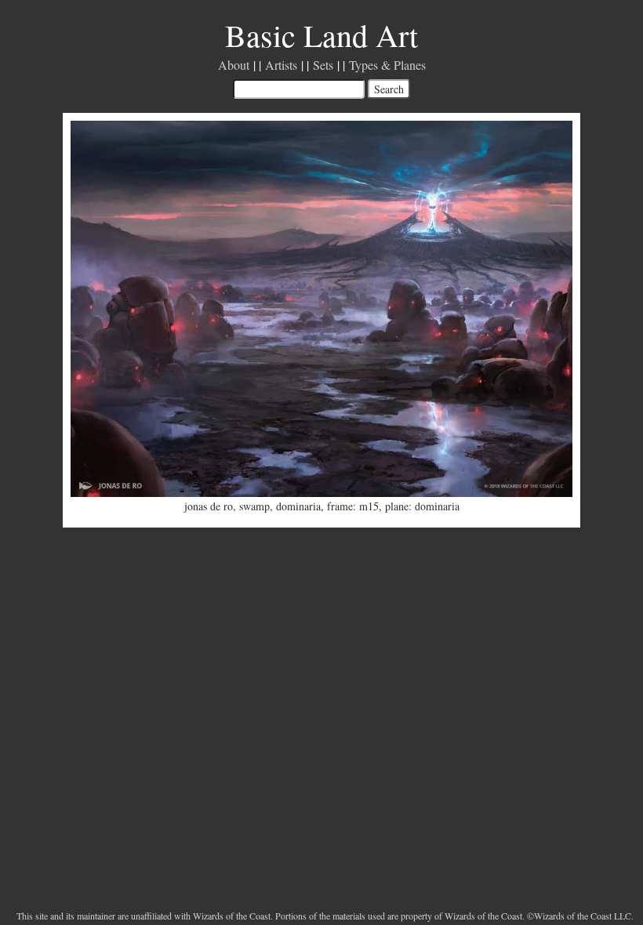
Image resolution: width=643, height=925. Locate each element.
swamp (254, 506)
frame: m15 (353, 506)
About (233, 64)
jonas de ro (208, 506)
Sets (323, 64)
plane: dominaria (422, 506)
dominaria (298, 506)
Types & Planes (387, 64)
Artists (281, 64)
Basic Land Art (321, 35)
